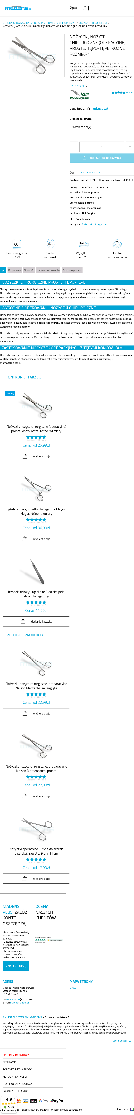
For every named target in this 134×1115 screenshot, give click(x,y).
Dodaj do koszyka (105, 158)
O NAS (73, 988)
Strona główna (13, 23)
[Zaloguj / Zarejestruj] (85, 8)
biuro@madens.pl (19, 1002)
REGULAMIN (10, 1062)
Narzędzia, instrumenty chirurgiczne (51, 23)
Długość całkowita (81, 119)
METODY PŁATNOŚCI (15, 1077)
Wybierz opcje (41, 456)
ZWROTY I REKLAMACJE (16, 1091)
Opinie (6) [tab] (29, 270)
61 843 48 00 (13, 999)
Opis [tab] (3, 270)
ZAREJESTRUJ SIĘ (16, 966)
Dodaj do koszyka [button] (41, 621)
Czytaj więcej (77, 85)
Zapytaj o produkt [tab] (72, 270)
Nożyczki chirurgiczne (93, 23)
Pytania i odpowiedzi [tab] (48, 270)
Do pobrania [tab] (14, 270)
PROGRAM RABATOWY (16, 1055)
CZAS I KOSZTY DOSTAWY (18, 1084)
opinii (130, 92)
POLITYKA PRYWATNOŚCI (17, 1069)
